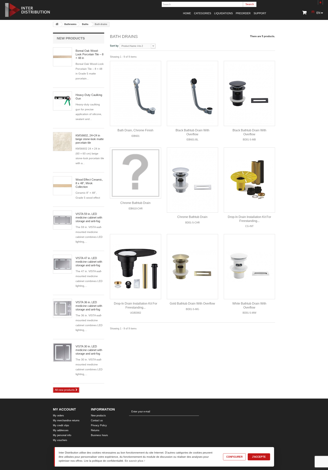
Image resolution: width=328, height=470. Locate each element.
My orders (58, 415)
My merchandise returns (66, 420)
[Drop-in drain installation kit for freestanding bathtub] (249, 180)
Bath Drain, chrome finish (135, 130)
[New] (174, 155)
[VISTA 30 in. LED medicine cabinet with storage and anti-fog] (62, 220)
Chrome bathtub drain (135, 202)
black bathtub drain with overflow (249, 132)
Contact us (97, 420)
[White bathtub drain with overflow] (249, 266)
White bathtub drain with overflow (249, 305)
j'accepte (259, 456)
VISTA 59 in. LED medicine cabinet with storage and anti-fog (89, 217)
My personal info (62, 435)
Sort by (114, 45)
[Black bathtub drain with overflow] (192, 93)
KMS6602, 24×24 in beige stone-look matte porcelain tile (90, 139)
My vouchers (60, 440)
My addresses (61, 430)
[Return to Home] (57, 24)
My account (64, 409)
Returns (95, 430)
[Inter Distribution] (30, 10)
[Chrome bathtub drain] (135, 173)
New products (71, 38)
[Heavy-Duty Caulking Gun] (62, 101)
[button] (202, 13)
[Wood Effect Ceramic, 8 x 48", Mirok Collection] (62, 56)
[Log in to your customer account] (320, 2)
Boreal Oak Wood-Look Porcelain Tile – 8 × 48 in (89, 54)
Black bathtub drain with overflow (192, 132)
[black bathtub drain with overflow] (249, 93)
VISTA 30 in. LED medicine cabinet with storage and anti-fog (89, 350)
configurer (234, 456)
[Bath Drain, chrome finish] (135, 93)
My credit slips (61, 425)
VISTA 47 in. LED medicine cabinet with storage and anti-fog (89, 261)
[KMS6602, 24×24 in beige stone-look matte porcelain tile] (62, 141)
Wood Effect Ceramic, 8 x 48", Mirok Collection (89, 183)
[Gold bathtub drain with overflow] (192, 266)
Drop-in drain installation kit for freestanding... (249, 218)
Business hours (99, 435)
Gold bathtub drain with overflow (192, 303)
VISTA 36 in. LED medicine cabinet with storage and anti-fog (89, 306)
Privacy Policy (99, 425)
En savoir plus (134, 460)
